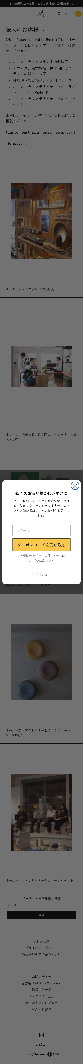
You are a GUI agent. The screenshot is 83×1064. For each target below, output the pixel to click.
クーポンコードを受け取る (41, 545)
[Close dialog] (75, 486)
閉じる (42, 574)
